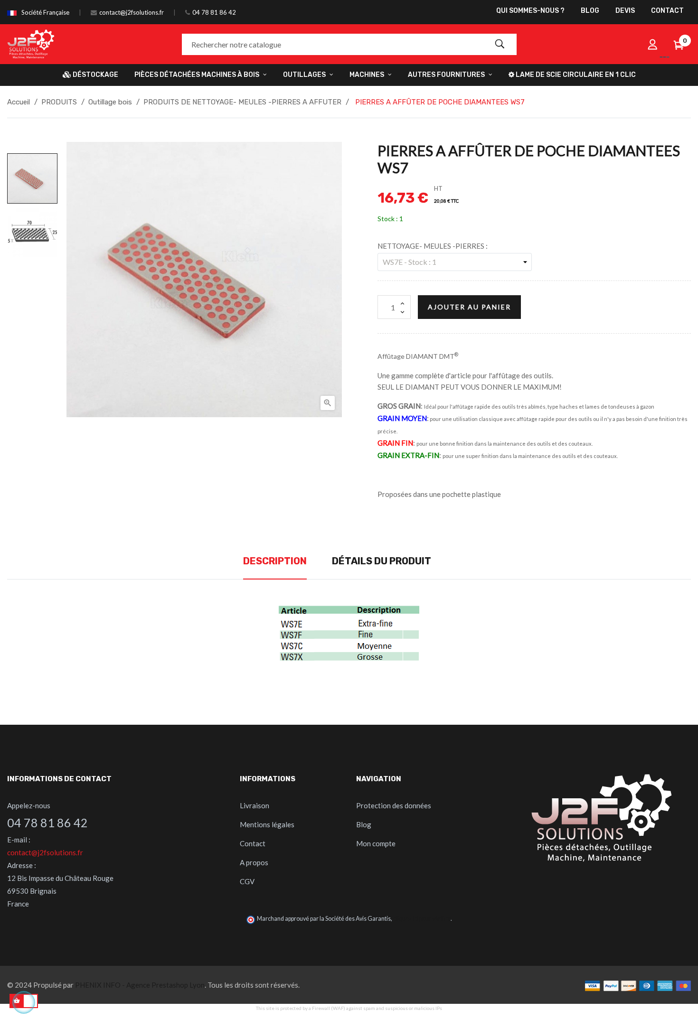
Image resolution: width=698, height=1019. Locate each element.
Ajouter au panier (469, 307)
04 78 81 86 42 (214, 12)
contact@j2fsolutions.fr (131, 12)
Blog (363, 824)
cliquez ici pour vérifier (422, 918)
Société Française (45, 12)
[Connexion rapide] (652, 44)
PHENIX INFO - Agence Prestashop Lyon (140, 985)
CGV (247, 881)
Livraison (254, 805)
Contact (252, 843)
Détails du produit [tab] (381, 561)
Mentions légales (267, 824)
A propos (254, 862)
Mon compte (376, 843)
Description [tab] (275, 561)
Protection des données (393, 805)
